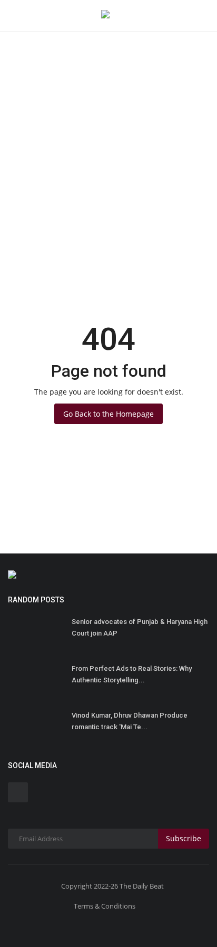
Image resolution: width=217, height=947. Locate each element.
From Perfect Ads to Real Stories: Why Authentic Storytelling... (132, 674)
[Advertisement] (108, 113)
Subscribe (183, 838)
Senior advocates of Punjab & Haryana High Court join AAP (140, 627)
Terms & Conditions (104, 906)
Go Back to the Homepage (108, 414)
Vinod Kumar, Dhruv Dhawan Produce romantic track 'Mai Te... (130, 721)
